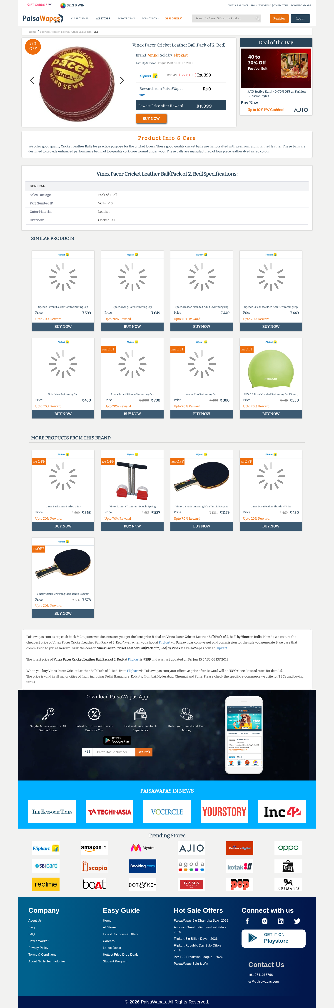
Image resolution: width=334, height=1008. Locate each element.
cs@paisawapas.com (263, 981)
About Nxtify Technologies (46, 961)
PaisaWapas (153, 1001)
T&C (142, 95)
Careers (109, 941)
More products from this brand (71, 437)
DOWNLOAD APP (301, 5)
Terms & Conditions (42, 954)
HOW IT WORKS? (261, 5)
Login (300, 18)
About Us (35, 920)
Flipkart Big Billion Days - (196, 938)
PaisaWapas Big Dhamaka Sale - (201, 920)
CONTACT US (281, 5)
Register (279, 18)
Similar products (52, 238)
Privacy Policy (38, 947)
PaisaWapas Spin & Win (191, 963)
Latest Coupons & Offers (120, 934)
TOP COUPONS (150, 18)
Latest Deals (112, 947)
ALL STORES (103, 18)
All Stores (110, 927)
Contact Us (266, 964)
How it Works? (38, 941)
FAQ (31, 934)
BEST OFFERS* (173, 18)
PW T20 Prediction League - (198, 957)
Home (107, 920)
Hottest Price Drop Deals (120, 954)
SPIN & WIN (75, 5)
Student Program (115, 961)
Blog (31, 927)
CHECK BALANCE (238, 5)
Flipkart (181, 55)
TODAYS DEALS (126, 18)
